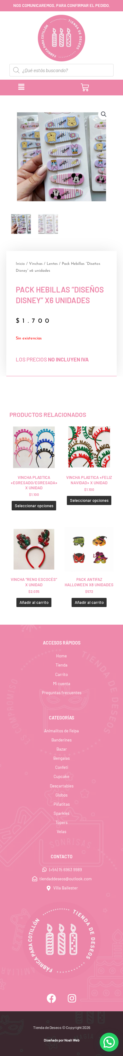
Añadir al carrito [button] (34, 602)
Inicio (20, 264)
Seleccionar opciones (34, 505)
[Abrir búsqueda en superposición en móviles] (61, 70)
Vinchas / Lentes (43, 264)
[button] (45, 87)
